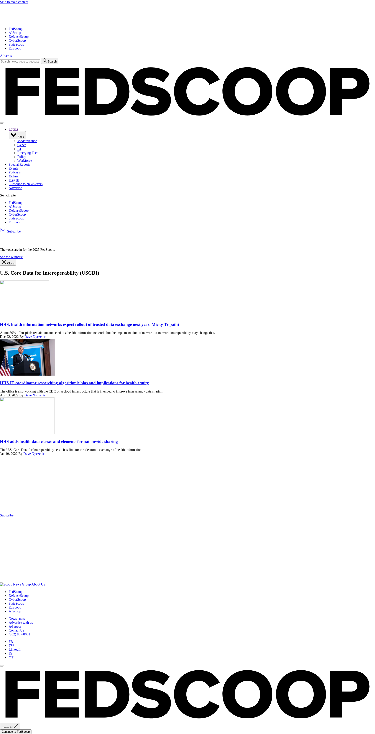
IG (10, 653)
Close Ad (8, 727)
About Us (38, 584)
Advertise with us (21, 622)
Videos (13, 176)
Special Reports (19, 164)
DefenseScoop (19, 36)
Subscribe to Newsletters (26, 184)
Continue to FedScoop (16, 731)
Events (13, 168)
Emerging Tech (27, 153)
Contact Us (16, 630)
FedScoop (16, 29)
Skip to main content (14, 2)
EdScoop (15, 48)
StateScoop (16, 44)
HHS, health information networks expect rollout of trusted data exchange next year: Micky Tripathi (89, 324)
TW (11, 645)
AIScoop (15, 33)
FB (11, 641)
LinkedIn (15, 649)
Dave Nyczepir (35, 336)
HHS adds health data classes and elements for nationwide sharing (59, 441)
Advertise (6, 56)
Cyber (21, 145)
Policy (21, 156)
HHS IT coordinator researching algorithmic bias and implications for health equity (74, 383)
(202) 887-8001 (19, 634)
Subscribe (13, 231)
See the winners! (11, 257)
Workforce (24, 160)
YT (11, 657)
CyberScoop (17, 40)
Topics (13, 129)
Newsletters (17, 618)
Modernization (27, 141)
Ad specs (15, 626)
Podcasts (15, 172)
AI (19, 149)
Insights (14, 180)
